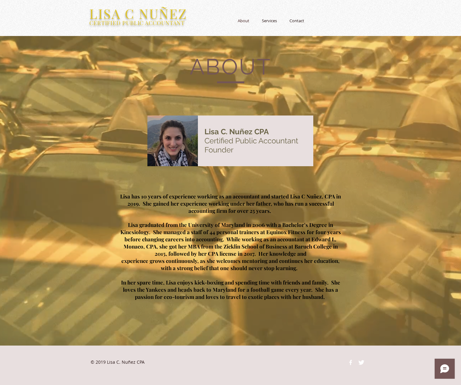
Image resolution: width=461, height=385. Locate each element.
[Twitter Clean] (361, 362)
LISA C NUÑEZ (138, 13)
